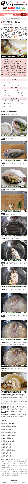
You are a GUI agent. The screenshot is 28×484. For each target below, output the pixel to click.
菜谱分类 (13, 18)
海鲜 (16, 409)
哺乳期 (12, 409)
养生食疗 (6, 10)
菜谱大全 (11, 8)
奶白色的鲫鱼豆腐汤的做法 (9, 432)
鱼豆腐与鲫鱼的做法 (8, 416)
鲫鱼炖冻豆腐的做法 (7, 438)
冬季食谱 (21, 407)
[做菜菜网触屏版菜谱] (14, 6)
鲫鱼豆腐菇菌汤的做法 (9, 426)
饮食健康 (14, 10)
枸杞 (17, 411)
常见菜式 (21, 409)
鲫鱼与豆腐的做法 (12, 414)
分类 (18, 8)
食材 (23, 8)
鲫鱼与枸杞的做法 (19, 416)
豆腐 (20, 411)
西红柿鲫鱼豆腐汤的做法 (8, 450)
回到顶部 (14, 480)
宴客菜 (9, 407)
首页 (4, 8)
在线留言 (16, 465)
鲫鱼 (8, 411)
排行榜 (22, 10)
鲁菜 (17, 407)
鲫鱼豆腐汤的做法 (8, 423)
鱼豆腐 (12, 411)
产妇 (4, 409)
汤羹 (8, 409)
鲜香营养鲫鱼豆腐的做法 (8, 435)
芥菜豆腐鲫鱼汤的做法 (8, 441)
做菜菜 (4, 482)
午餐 (13, 407)
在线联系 (24, 482)
